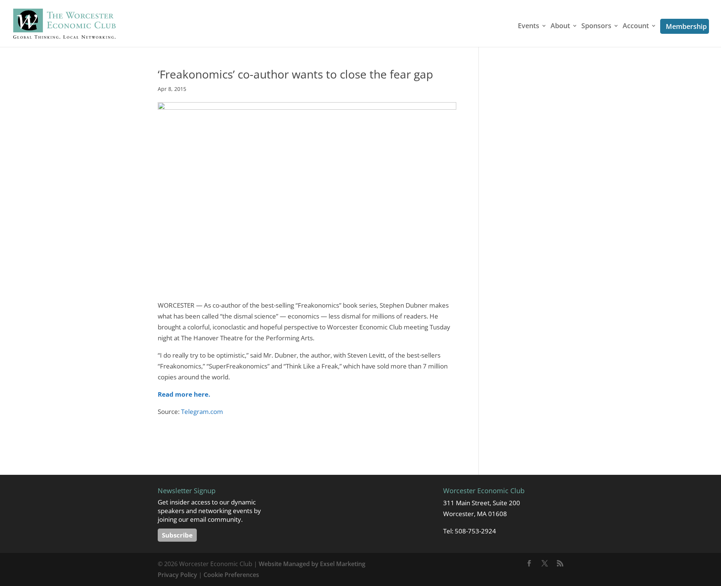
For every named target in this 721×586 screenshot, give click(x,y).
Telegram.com (202, 411)
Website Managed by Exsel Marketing (312, 564)
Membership (686, 26)
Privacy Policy (177, 575)
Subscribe (177, 535)
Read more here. (184, 394)
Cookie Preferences (231, 575)
